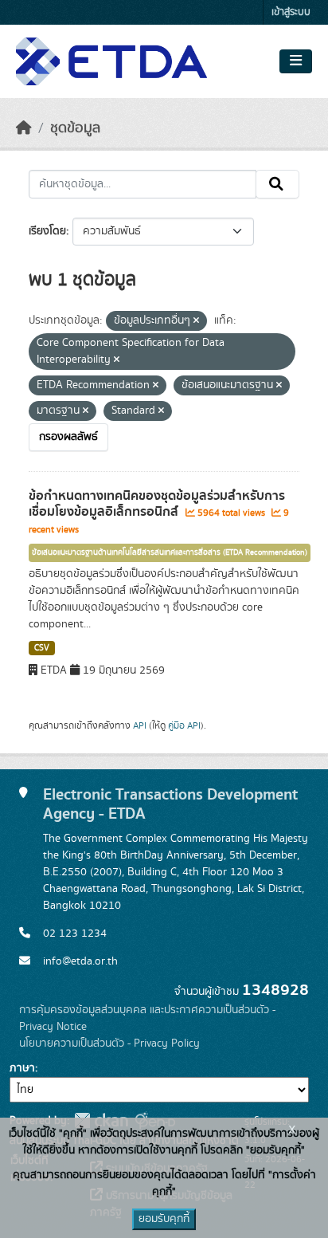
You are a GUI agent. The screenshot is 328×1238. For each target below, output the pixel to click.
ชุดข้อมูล (75, 128)
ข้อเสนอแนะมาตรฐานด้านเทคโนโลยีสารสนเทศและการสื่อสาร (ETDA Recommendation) (169, 552)
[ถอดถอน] (196, 321)
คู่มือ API (184, 725)
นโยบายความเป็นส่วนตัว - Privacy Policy (109, 1043)
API (139, 725)
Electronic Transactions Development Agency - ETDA (170, 804)
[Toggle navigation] (295, 61)
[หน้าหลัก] (24, 128)
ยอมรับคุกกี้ (164, 1219)
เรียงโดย (47, 231)
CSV (41, 648)
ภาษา (22, 1068)
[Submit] (277, 184)
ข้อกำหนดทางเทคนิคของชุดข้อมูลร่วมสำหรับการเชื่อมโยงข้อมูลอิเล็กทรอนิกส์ (157, 504)
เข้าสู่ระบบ (290, 12)
